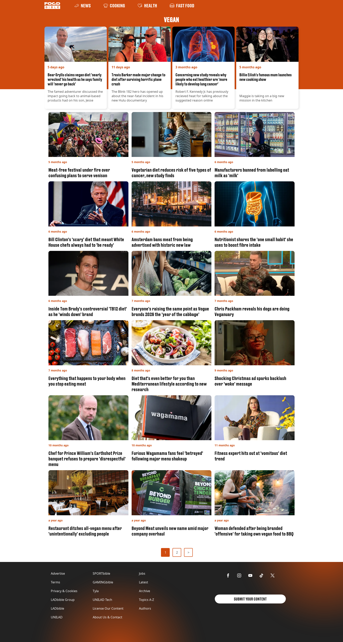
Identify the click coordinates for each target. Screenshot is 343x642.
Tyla (96, 591)
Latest (143, 582)
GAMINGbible (103, 582)
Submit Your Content (250, 599)
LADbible (57, 608)
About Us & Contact (107, 617)
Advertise (58, 573)
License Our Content (108, 608)
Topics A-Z (146, 600)
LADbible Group (63, 600)
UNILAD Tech (102, 600)
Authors (145, 608)
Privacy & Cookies (64, 591)
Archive (144, 591)
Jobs (142, 573)
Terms (55, 582)
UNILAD (57, 617)
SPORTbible (101, 573)
